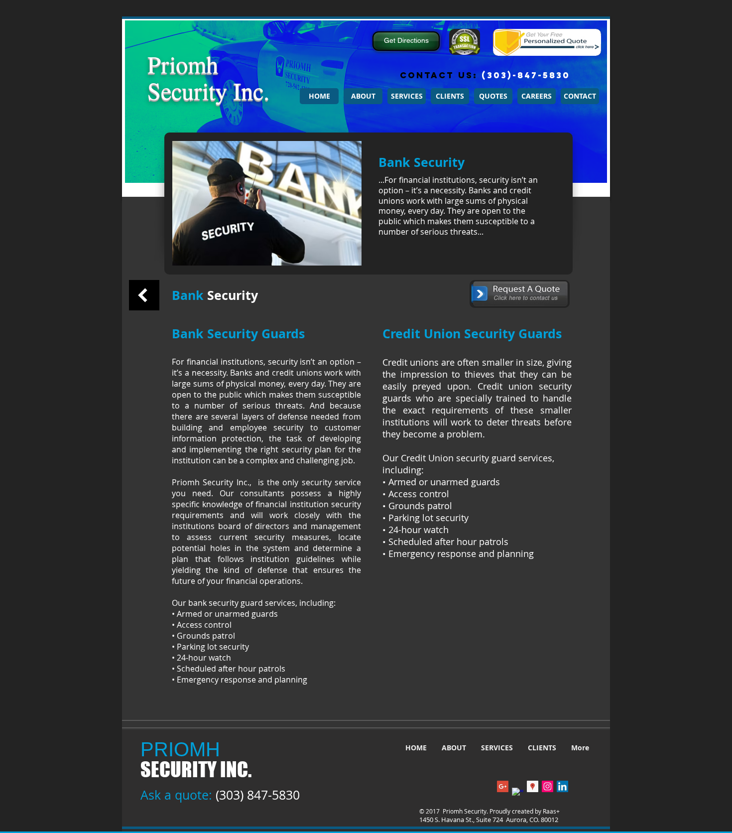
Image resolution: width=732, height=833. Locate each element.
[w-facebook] (517, 793)
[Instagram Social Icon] (547, 786)
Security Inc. (208, 90)
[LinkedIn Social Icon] (562, 786)
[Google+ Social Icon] (502, 786)
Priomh (182, 64)
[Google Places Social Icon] (532, 786)
